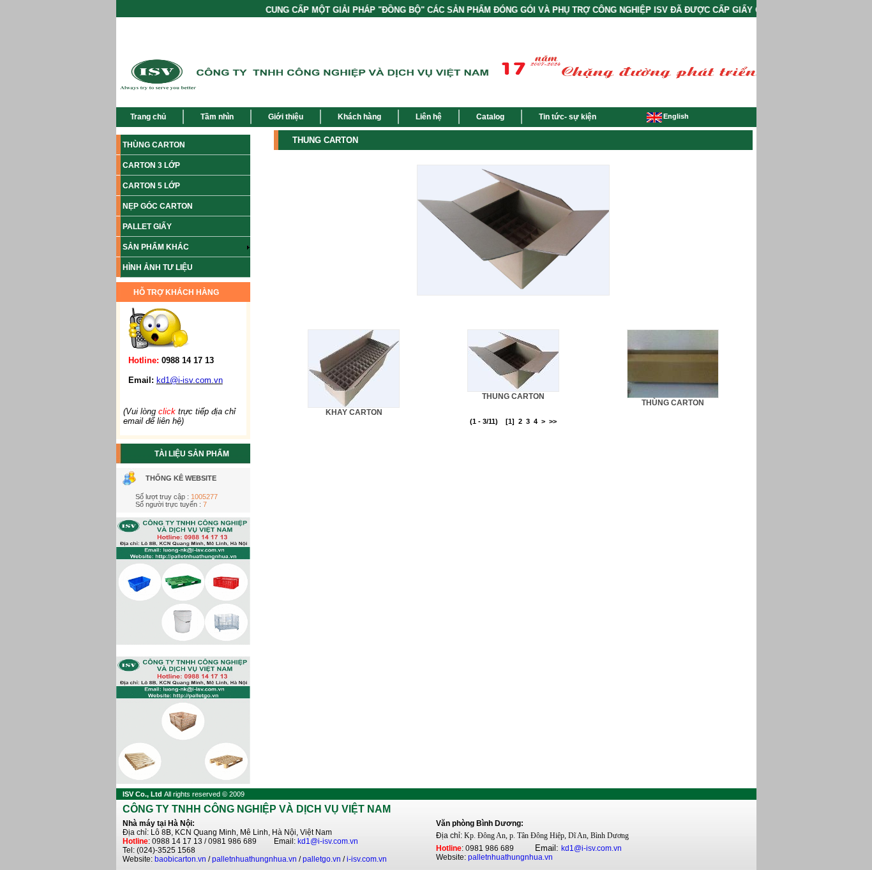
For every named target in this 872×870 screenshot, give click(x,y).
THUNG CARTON (513, 396)
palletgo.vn (322, 859)
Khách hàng (359, 116)
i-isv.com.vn (367, 859)
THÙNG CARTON (673, 402)
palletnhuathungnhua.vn (254, 859)
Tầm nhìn (217, 116)
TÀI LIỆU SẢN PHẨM (191, 453)
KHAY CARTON (354, 412)
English (676, 116)
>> (553, 421)
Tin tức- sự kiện (567, 116)
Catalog (490, 116)
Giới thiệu (285, 116)
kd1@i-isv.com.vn (327, 841)
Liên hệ (429, 116)
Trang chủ (148, 116)
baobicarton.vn (180, 859)
